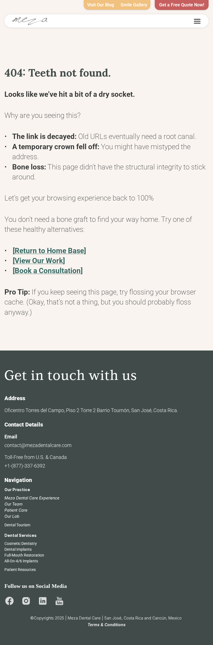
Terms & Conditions (107, 624)
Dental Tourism (17, 525)
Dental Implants (18, 549)
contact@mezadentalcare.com (38, 445)
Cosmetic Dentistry (20, 543)
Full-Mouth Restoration (24, 555)
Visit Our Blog (100, 4)
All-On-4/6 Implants (21, 561)
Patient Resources (20, 569)
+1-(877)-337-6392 (24, 466)
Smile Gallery (134, 4)
